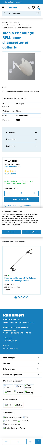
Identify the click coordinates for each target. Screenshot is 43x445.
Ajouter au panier (21, 199)
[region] (21, 66)
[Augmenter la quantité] (30, 441)
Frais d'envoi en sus (12, 166)
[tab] (21, 132)
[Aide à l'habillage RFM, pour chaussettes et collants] (21, 66)
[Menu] (3, 7)
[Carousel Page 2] (19, 297)
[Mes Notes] (33, 7)
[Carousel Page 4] (24, 297)
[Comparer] (37, 255)
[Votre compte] (28, 7)
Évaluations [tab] (10, 146)
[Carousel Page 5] (27, 297)
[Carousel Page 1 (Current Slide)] (16, 297)
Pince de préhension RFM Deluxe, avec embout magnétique (20, 279)
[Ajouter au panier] (38, 441)
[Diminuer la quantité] (6, 441)
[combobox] (18, 13)
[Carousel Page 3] (21, 297)
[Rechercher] (37, 13)
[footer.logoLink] (13, 315)
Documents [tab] (11, 139)
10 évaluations (10, 174)
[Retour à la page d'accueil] (13, 7)
